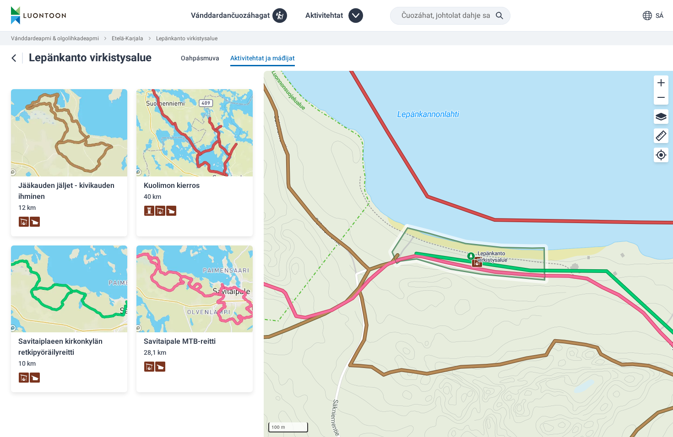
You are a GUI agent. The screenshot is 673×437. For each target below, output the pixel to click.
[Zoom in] (661, 82)
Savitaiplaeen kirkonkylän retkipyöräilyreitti (60, 347)
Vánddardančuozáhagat (230, 15)
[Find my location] (661, 155)
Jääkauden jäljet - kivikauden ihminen (66, 191)
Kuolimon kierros (172, 185)
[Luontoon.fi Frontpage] (38, 16)
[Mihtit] (661, 135)
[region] (468, 254)
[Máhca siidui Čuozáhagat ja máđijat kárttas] (14, 58)
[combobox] (450, 16)
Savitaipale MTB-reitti (180, 341)
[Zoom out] (661, 97)
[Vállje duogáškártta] (661, 116)
